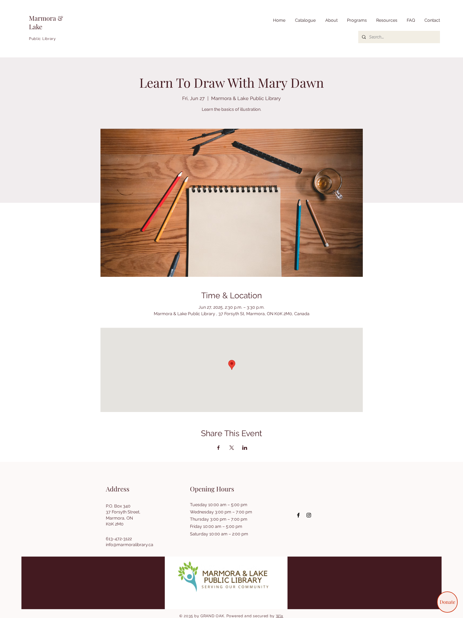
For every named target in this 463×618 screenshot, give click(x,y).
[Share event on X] (231, 448)
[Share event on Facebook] (218, 448)
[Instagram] (309, 515)
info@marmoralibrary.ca (129, 544)
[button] (386, 20)
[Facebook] (298, 515)
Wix (279, 616)
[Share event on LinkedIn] (244, 448)
